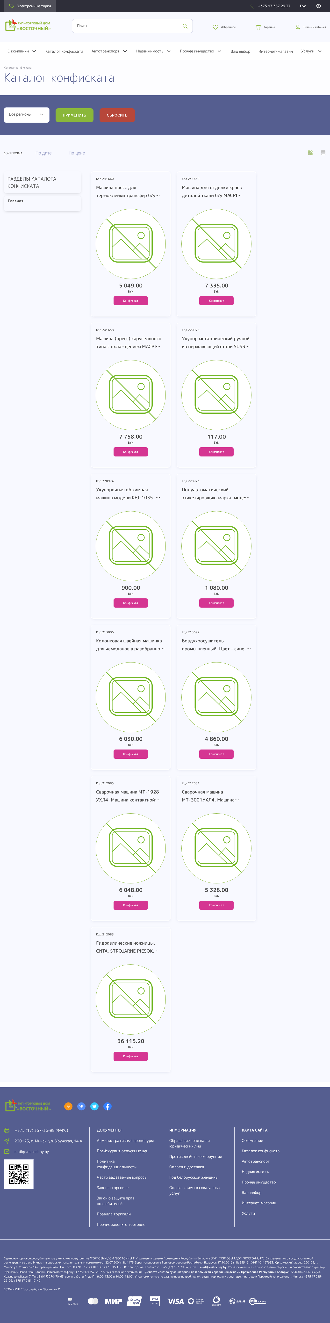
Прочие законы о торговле (121, 1224)
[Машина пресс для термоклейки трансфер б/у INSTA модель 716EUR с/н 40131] (130, 245)
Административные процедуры (125, 1140)
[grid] (310, 153)
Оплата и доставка (186, 1166)
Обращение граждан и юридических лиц (189, 1143)
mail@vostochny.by (213, 1267)
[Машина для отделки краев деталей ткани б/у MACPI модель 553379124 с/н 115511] (216, 245)
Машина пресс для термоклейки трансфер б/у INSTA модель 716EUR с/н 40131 (125, 191)
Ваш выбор (240, 51)
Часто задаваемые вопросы (122, 1177)
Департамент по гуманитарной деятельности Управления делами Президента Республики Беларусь (217, 1272)
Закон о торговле (113, 1187)
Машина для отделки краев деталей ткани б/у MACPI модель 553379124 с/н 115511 (212, 191)
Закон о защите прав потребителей (115, 1200)
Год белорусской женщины (193, 1177)
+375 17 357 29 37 (274, 5)
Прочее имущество (197, 51)
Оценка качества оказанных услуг (194, 1190)
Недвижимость (149, 51)
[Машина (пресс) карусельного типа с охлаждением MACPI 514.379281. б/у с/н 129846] (130, 396)
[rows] (323, 153)
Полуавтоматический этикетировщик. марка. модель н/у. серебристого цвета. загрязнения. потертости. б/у (216, 493)
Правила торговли (114, 1214)
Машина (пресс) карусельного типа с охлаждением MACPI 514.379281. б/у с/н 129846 (128, 342)
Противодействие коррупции (195, 1156)
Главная (14, 201)
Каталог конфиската (64, 51)
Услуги (307, 51)
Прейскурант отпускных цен (122, 1151)
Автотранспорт (106, 51)
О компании (18, 51)
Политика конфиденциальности (116, 1164)
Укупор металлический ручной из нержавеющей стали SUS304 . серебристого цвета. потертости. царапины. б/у (216, 342)
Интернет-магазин (275, 51)
